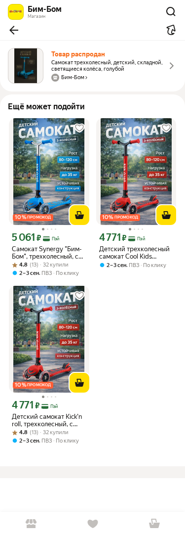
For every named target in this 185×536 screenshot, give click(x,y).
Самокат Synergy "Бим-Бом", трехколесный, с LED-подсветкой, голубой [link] (47, 252)
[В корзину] (79, 215)
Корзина (154, 524)
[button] (14, 30)
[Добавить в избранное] (79, 128)
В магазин (31, 524)
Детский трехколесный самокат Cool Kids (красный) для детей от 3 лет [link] (134, 252)
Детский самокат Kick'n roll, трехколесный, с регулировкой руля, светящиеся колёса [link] (47, 420)
